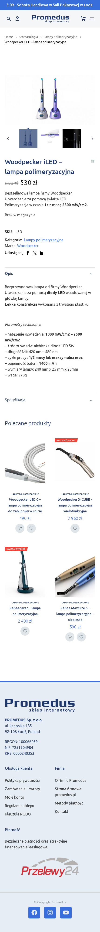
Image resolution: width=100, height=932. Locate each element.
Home (9, 37)
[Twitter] (34, 253)
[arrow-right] (92, 138)
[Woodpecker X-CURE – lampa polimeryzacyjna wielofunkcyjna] (75, 463)
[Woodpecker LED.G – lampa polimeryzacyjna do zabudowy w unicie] (25, 463)
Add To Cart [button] (19, 528)
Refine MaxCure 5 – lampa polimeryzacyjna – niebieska (75, 614)
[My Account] (17, 19)
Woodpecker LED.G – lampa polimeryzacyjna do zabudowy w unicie (25, 505)
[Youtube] (66, 912)
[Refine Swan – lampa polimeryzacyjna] (25, 572)
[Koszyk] (83, 19)
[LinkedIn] (41, 253)
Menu (92, 18)
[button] (9, 19)
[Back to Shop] (92, 161)
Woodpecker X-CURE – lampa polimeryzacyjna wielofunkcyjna (75, 505)
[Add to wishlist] (31, 528)
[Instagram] (50, 912)
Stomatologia (28, 37)
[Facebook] (27, 253)
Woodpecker (28, 246)
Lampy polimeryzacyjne (60, 37)
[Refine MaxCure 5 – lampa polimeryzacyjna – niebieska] (75, 572)
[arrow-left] (8, 138)
